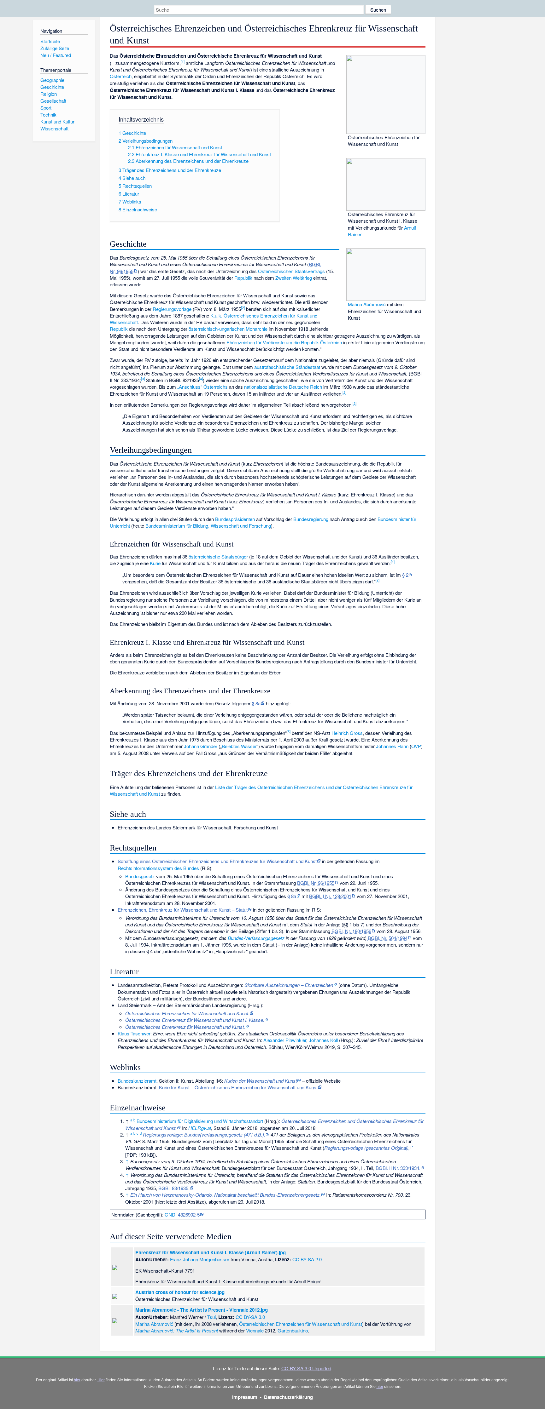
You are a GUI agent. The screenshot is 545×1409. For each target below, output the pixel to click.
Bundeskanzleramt (137, 1080)
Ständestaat (308, 367)
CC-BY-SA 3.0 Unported (306, 1368)
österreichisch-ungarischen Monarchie (228, 328)
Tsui (211, 1317)
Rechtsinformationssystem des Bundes (158, 868)
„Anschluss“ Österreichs (202, 386)
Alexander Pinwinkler (284, 1040)
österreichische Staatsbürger (218, 556)
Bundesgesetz (140, 876)
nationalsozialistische (266, 386)
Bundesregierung (310, 519)
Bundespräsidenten (235, 519)
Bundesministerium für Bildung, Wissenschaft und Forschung (208, 525)
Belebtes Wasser (239, 746)
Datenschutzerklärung (288, 1397)
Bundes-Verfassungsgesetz (256, 938)
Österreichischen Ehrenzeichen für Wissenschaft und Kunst (300, 1323)
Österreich (121, 76)
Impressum (244, 1397)
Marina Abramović (367, 304)
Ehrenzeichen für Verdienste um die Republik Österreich (284, 342)
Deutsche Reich (305, 386)
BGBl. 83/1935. (174, 1188)
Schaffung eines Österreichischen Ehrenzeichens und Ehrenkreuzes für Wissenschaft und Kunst (217, 861)
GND (170, 1214)
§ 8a (256, 703)
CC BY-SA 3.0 (250, 1317)
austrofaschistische (274, 367)
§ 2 (405, 574)
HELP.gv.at (199, 1128)
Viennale (255, 1330)
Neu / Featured (55, 55)
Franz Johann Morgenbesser (199, 1259)
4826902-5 (189, 1214)
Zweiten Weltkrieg (293, 277)
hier (77, 1379)
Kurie (155, 563)
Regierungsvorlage (172, 309)
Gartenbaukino (293, 1330)
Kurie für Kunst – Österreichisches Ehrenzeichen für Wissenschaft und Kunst (238, 1087)
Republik (243, 277)
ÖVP (416, 746)
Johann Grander (200, 746)
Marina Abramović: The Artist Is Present (176, 1330)
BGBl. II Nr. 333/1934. (398, 1168)
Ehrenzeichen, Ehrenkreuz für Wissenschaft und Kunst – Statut (183, 909)
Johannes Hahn (392, 746)
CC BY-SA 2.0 (307, 1259)
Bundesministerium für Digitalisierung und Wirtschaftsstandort (200, 1121)
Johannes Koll (323, 1040)
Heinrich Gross (347, 733)
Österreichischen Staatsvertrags (291, 271)
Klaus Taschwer (134, 1033)
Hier (101, 1379)
